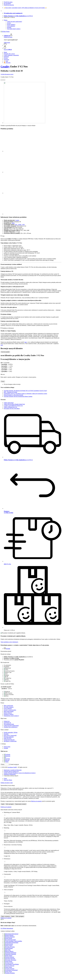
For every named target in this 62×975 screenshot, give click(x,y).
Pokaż (2, 381)
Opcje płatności (11, 26)
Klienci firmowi (8, 713)
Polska (10, 955)
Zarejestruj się (7, 722)
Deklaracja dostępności (10, 774)
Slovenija (12, 958)
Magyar (11, 951)
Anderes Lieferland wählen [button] (8, 931)
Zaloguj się (7, 721)
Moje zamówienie (8, 705)
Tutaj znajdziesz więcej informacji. (9, 642)
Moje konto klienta (8, 711)
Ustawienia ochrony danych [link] (11, 775)
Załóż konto (7, 42)
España (11, 944)
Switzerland (15, 970)
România (12, 973)
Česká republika (18, 941)
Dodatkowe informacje (8, 328)
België (10, 938)
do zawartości (7, 3)
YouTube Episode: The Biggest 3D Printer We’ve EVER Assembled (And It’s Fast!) (25, 390)
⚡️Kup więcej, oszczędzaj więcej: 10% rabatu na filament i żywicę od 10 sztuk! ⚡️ (25, 7)
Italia (9, 949)
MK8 (13, 223)
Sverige (11, 962)
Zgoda (2, 804)
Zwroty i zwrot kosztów (10, 710)
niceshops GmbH (12, 767)
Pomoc (5, 20)
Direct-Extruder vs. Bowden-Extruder (13, 395)
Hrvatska (12, 947)
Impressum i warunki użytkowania (12, 770)
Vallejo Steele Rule (9, 402)
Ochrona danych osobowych (11, 771)
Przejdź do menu (8, 2)
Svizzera (12, 968)
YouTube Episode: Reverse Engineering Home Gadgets (18, 396)
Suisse (10, 967)
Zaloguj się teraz (8, 37)
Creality (5, 66)
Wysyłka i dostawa (8, 707)
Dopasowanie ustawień (20, 804)
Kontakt (9, 27)
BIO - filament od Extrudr (10, 392)
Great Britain (15, 964)
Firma (5, 778)
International (15, 934)
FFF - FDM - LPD (20, 224)
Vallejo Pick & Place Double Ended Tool (14, 404)
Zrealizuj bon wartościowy (11, 727)
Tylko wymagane (10, 804)
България (13, 939)
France (10, 945)
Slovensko (13, 960)
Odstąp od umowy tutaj (7, 782)
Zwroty (9, 23)
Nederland (13, 952)
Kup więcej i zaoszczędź (10, 735)
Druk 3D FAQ (7, 738)
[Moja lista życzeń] (5, 45)
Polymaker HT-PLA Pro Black (12, 408)
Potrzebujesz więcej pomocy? (11, 715)
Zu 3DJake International (7, 928)
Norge (10, 971)
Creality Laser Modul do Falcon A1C (13, 405)
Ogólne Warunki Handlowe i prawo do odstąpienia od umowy (20, 773)
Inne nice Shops (8, 780)
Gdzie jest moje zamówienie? (14, 21)
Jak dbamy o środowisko (10, 741)
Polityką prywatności (36, 801)
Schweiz (12, 965)
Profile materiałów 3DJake (10, 732)
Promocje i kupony (9, 714)
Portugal (12, 957)
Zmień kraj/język (14, 764)
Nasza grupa (7, 746)
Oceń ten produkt (5, 352)
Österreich (13, 954)
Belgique (12, 936)
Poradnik (6, 734)
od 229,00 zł (18, 16)
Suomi (10, 961)
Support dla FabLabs (9, 739)
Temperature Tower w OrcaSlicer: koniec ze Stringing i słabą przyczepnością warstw (25, 393)
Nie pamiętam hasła (9, 724)
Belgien (11, 935)
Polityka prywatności (6, 807)
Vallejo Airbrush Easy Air (10, 407)
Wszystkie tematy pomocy (14, 28)
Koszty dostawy (11, 24)
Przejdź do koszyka (9, 5)
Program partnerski (9, 736)
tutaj (26, 342)
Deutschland (15, 942)
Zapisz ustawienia (5, 916)
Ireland (11, 948)
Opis (3, 236)
